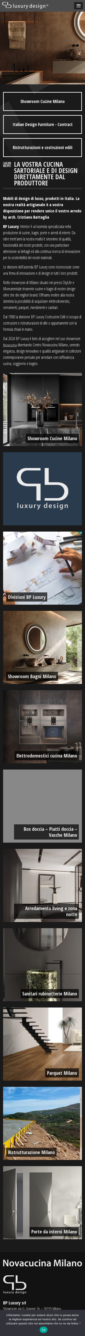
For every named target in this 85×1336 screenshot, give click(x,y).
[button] (78, 5)
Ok (43, 1329)
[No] (80, 1323)
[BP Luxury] (25, 4)
